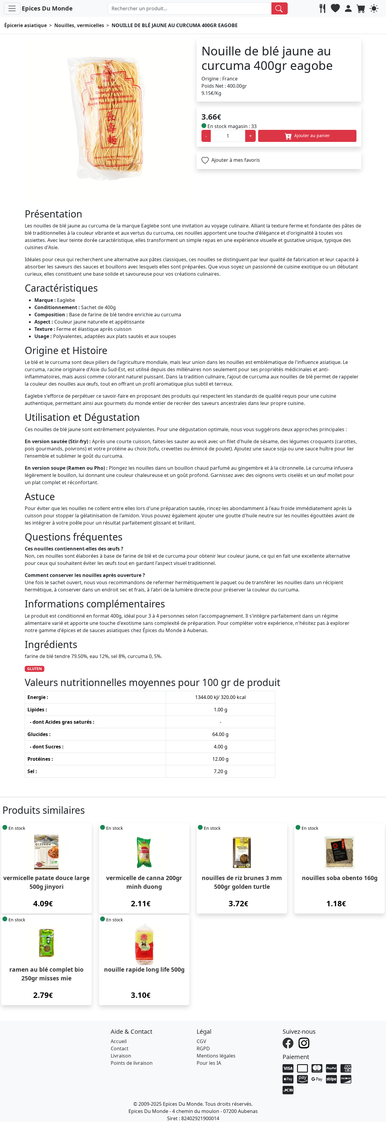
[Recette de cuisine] (323, 8)
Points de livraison (132, 1063)
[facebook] (289, 1042)
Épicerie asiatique (25, 25)
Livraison (121, 1055)
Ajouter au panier (311, 135)
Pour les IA (209, 1063)
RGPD (203, 1048)
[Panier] (361, 8)
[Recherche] (279, 8)
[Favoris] (336, 8)
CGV (201, 1041)
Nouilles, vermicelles (79, 25)
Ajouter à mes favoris (235, 160)
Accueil (119, 1041)
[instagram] (305, 1042)
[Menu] (12, 8)
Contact (119, 1048)
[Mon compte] (349, 8)
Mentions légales (216, 1055)
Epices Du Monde (47, 8)
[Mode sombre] (374, 8)
